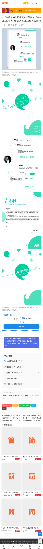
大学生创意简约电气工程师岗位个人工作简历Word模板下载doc (11, 528)
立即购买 (21, 326)
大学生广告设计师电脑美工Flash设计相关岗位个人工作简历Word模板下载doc (11, 492)
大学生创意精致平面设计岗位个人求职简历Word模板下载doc (31, 492)
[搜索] (32, 3)
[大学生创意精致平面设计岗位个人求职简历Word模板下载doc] (31, 477)
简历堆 (5, 3)
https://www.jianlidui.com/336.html (15, 395)
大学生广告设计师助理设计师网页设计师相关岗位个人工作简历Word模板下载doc (31, 457)
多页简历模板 (7, 405)
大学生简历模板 (24, 405)
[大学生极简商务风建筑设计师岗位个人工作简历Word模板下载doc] (31, 512)
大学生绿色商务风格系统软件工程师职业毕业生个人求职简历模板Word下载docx (11, 418)
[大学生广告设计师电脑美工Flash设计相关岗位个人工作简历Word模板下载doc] (11, 477)
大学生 (15, 405)
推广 (22, 25)
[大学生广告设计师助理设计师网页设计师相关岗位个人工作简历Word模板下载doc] (31, 441)
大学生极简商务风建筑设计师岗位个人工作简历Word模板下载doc (31, 528)
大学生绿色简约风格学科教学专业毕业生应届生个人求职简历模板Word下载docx (32, 418)
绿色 (33, 405)
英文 (4, 408)
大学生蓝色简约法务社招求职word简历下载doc (10, 457)
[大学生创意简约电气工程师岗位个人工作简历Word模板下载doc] (11, 512)
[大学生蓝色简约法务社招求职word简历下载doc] (11, 441)
